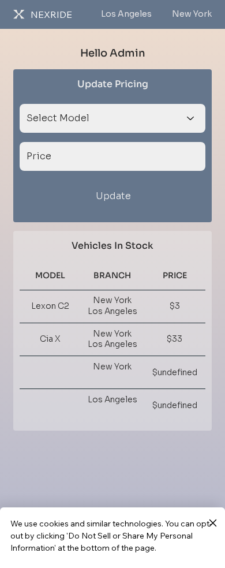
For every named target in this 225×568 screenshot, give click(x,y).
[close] (212, 523)
